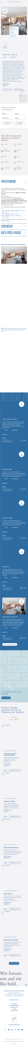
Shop (15, 1009)
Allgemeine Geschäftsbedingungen (19, 1041)
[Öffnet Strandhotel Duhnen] (14, 2)
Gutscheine (15, 1007)
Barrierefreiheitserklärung (7, 1041)
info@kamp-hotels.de (18, 995)
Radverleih (15, 1010)
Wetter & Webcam (15, 1005)
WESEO (15, 1043)
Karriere (15, 1004)
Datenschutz (20, 1039)
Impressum (16, 1039)
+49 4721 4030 (8, 995)
